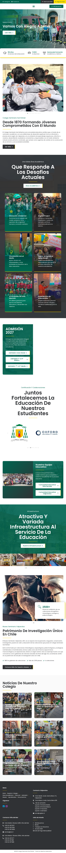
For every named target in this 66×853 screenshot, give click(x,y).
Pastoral (20, 768)
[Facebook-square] (4, 806)
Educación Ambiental (42, 711)
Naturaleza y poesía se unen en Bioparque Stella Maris (48, 707)
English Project (9, 711)
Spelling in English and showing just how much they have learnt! (15, 707)
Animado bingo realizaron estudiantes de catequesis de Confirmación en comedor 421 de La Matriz (17, 763)
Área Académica (41, 739)
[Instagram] (7, 806)
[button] (33, 6)
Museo (19, 739)
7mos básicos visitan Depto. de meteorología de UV (48, 763)
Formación (15, 768)
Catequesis (8, 768)
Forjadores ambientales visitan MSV (16, 736)
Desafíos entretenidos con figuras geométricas (49, 736)
